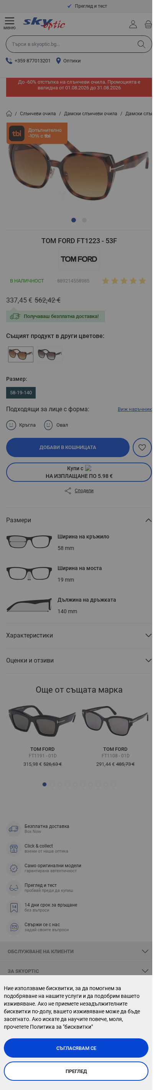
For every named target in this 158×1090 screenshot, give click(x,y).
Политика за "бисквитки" (61, 1027)
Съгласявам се (76, 1048)
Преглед (76, 1071)
